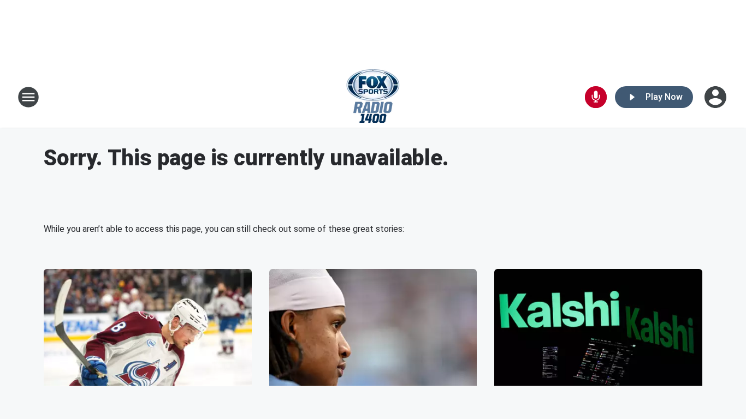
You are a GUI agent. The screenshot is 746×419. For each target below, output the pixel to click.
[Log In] (716, 97)
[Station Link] (373, 97)
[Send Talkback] (596, 97)
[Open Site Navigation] (28, 97)
